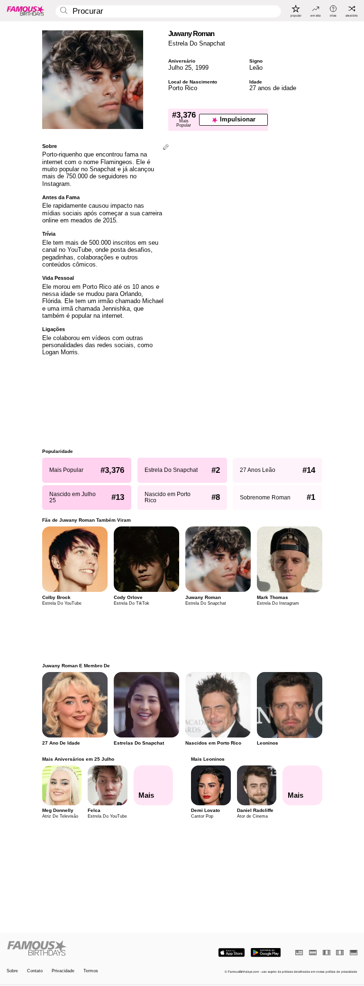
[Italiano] (340, 952)
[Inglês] (299, 952)
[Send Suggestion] (166, 147)
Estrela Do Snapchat (196, 43)
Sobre (12, 971)
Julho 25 (179, 67)
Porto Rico (182, 88)
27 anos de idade (272, 88)
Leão (256, 67)
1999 (202, 67)
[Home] (93, 948)
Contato (35, 971)
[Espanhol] (313, 952)
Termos (90, 971)
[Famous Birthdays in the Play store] (266, 952)
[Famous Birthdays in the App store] (231, 952)
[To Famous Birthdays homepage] (25, 10)
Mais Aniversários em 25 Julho (78, 759)
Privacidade (63, 971)
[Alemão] (353, 952)
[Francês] (326, 952)
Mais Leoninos (208, 759)
